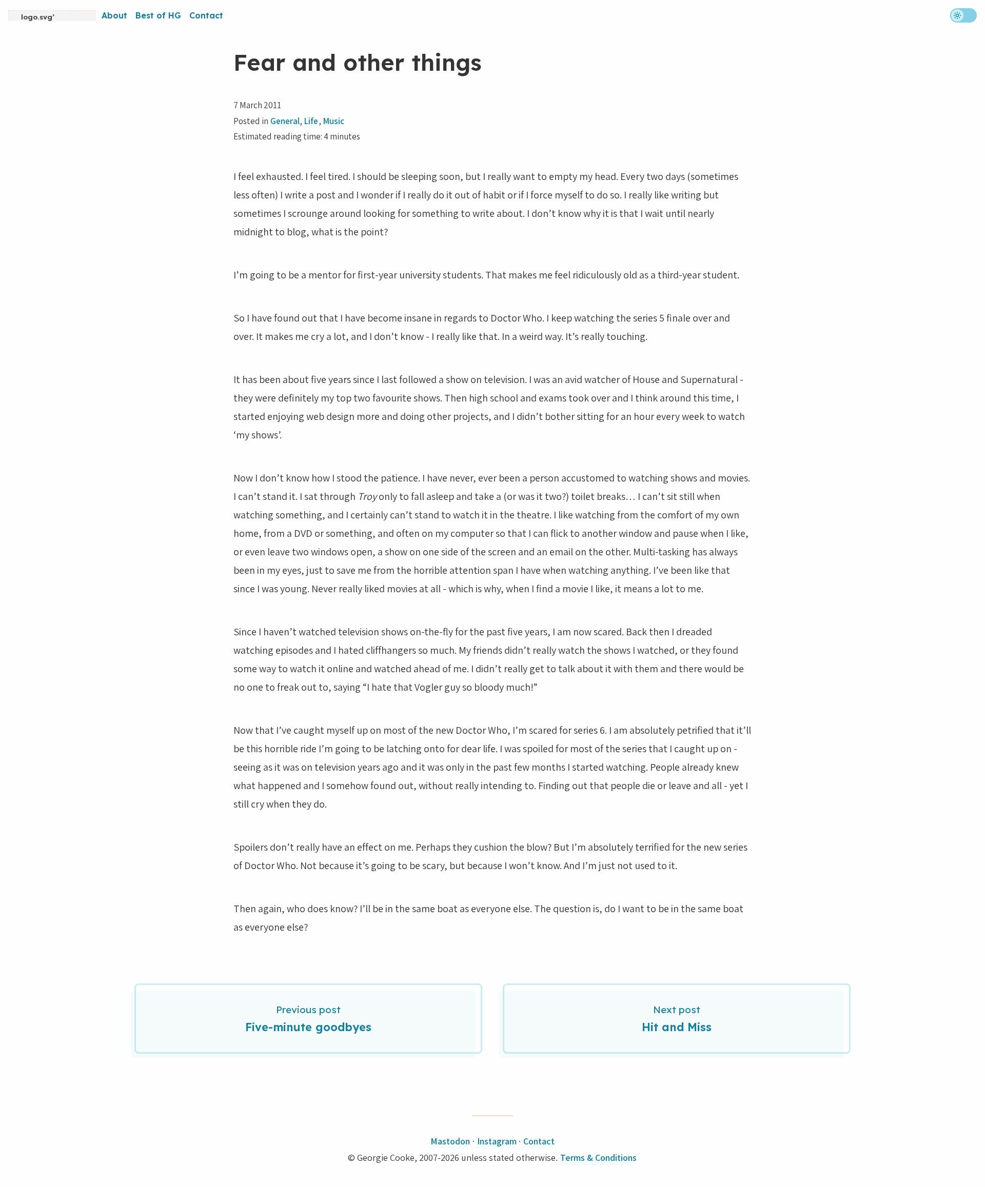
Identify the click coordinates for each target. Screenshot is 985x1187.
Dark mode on (963, 15)
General (285, 121)
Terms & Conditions (598, 1157)
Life (311, 121)
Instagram (497, 1141)
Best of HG (158, 15)
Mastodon (450, 1141)
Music (333, 121)
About (114, 15)
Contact (206, 15)
